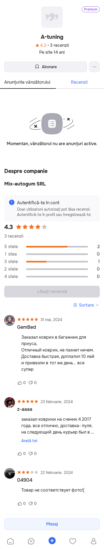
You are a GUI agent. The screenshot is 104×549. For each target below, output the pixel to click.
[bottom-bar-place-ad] (52, 542)
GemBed (26, 327)
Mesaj (52, 524)
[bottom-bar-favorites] (72, 542)
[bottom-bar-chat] (31, 542)
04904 (24, 480)
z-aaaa (24, 409)
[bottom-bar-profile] (93, 542)
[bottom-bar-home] (10, 542)
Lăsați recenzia (52, 291)
